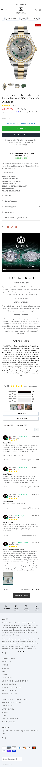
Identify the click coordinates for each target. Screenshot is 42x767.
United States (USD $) (10, 759)
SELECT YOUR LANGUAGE (10, 719)
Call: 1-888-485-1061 (21, 145)
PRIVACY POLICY (7, 706)
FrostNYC (8, 764)
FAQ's (4, 671)
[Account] (35, 10)
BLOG (4, 715)
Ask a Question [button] (22, 418)
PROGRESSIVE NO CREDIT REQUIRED (14, 699)
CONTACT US (6, 662)
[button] (33, 460)
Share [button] (7, 460)
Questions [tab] (20, 425)
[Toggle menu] (2, 10)
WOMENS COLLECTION (10, 694)
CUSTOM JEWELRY (8, 709)
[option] (21, 52)
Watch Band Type (12, 18)
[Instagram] (5, 653)
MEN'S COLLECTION (9, 690)
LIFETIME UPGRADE (8, 722)
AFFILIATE (5, 712)
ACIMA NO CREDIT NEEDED (11, 687)
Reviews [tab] (6, 425)
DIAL (23, 18)
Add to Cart (21, 128)
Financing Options (21, 135)
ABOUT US (5, 668)
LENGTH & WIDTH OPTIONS (11, 703)
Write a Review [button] (22, 414)
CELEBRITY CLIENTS (8, 658)
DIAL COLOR (32, 18)
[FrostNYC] (21, 10)
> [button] (21, 595)
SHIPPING (5, 674)
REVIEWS (5, 665)
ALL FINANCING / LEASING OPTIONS (15, 681)
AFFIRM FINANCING (9, 684)
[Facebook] (2, 653)
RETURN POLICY (7, 678)
